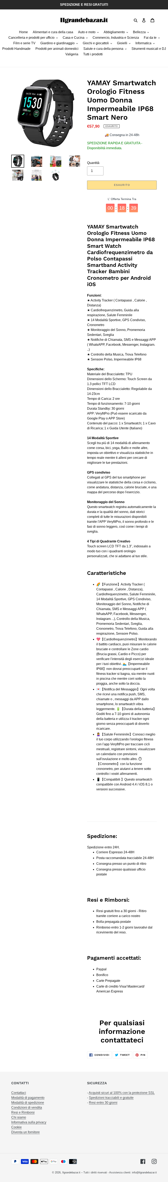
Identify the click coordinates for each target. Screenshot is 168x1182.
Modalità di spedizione (27, 1102)
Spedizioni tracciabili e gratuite (111, 1097)
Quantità (93, 163)
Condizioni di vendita (26, 1107)
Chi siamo (18, 1117)
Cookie (16, 1127)
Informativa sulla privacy (28, 1122)
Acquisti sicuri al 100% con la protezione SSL (122, 1092)
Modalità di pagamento (27, 1097)
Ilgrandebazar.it (71, 1172)
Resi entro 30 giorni (103, 1102)
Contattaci (18, 1092)
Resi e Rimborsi (23, 1112)
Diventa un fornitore (25, 1132)
